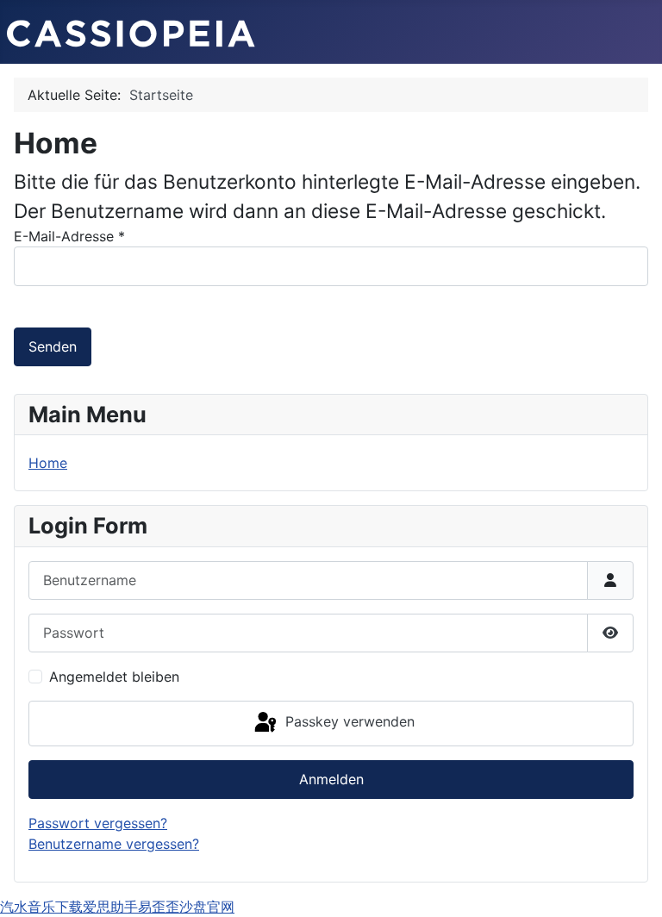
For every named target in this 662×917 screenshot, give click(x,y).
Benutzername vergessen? (113, 843)
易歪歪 (158, 906)
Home (47, 462)
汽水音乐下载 (41, 906)
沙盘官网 (206, 906)
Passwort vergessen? (97, 823)
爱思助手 (110, 906)
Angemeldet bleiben (114, 676)
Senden (52, 346)
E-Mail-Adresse (69, 236)
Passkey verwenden (348, 722)
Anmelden (331, 779)
